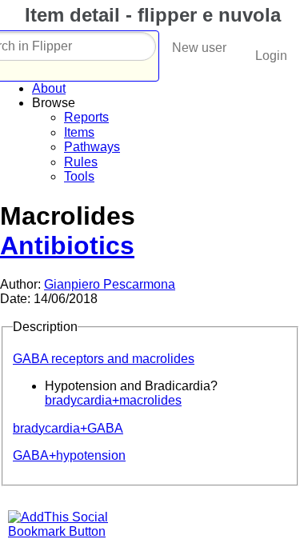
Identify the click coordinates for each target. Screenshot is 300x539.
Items (79, 132)
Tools (79, 176)
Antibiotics (67, 245)
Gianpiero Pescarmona (109, 284)
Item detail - (150, 15)
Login (271, 55)
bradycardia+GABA (68, 428)
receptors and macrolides (103, 358)
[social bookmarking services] (68, 531)
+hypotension (69, 455)
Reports (86, 117)
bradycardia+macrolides (113, 400)
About (49, 88)
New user (199, 47)
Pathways (92, 147)
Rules (81, 162)
